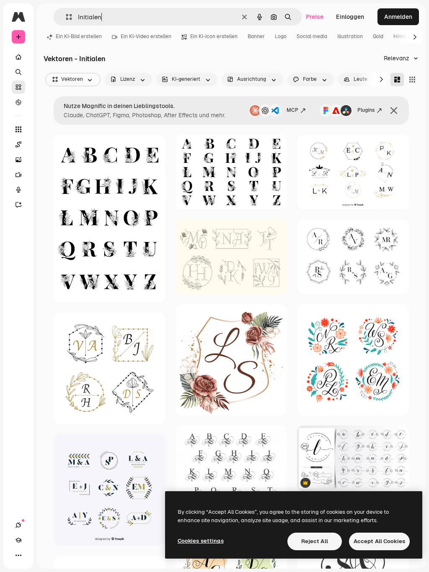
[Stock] (18, 87)
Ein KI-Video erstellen (146, 36)
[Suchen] (18, 72)
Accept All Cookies (379, 541)
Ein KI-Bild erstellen (79, 36)
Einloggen (350, 17)
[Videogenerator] (18, 174)
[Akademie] (18, 540)
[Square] (412, 79)
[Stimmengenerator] (18, 189)
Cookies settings (201, 540)
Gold (378, 36)
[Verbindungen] (18, 525)
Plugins (366, 110)
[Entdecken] (18, 102)
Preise (314, 17)
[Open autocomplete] (65, 17)
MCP (292, 110)
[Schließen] (394, 111)
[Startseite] (18, 57)
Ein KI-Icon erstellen (214, 36)
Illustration (350, 36)
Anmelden (398, 17)
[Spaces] (18, 144)
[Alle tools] (18, 129)
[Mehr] (18, 555)
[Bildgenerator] (18, 159)
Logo (281, 36)
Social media (312, 36)
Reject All (314, 541)
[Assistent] (18, 204)
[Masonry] (397, 79)
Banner (256, 36)
